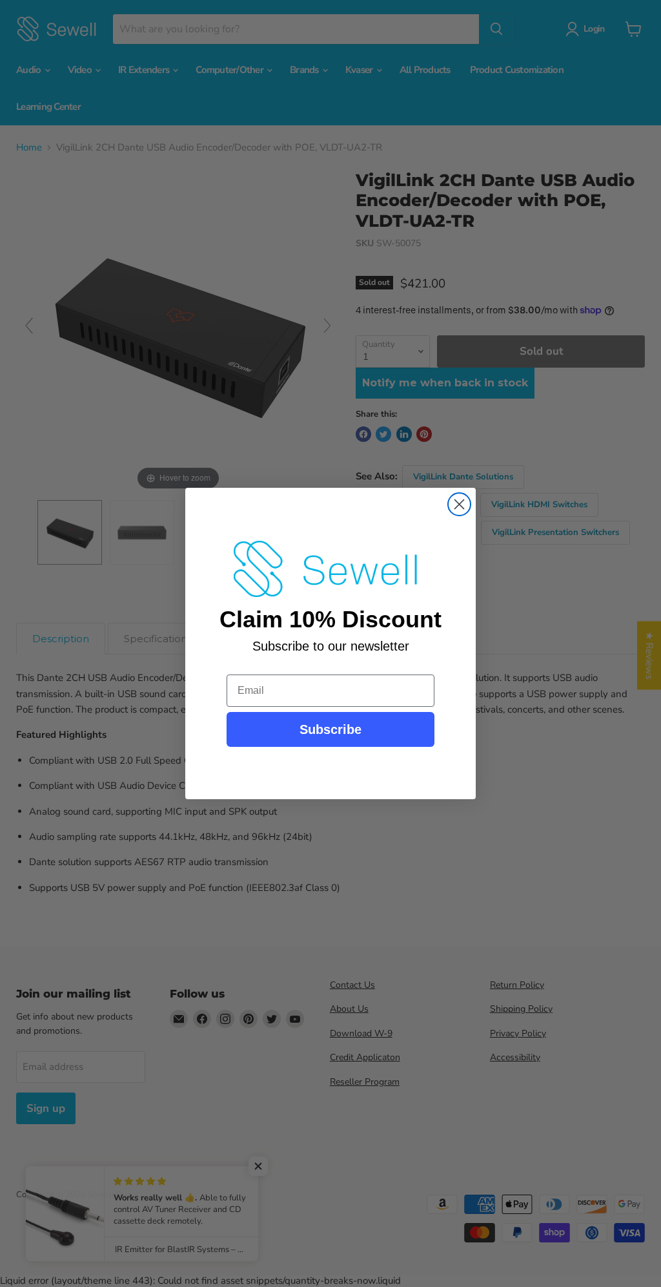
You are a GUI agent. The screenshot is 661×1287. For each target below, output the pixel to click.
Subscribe (330, 729)
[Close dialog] (459, 504)
